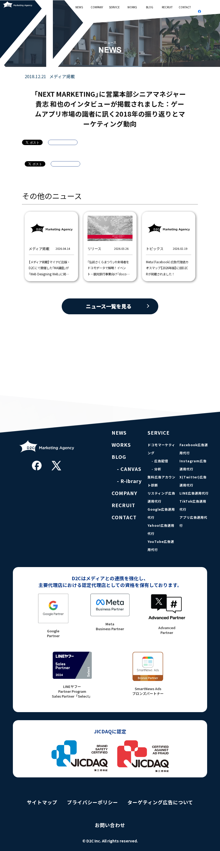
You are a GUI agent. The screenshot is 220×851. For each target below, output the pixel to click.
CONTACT (185, 7)
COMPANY (97, 7)
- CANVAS (129, 469)
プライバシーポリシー (92, 802)
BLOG (149, 7)
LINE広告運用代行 (194, 493)
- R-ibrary (129, 481)
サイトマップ (42, 802)
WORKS (132, 7)
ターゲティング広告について (160, 802)
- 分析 (156, 469)
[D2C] (46, 456)
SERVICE (114, 7)
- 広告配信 (160, 461)
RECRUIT (167, 7)
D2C (19, 4)
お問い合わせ (110, 825)
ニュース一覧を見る (108, 306)
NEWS (79, 7)
